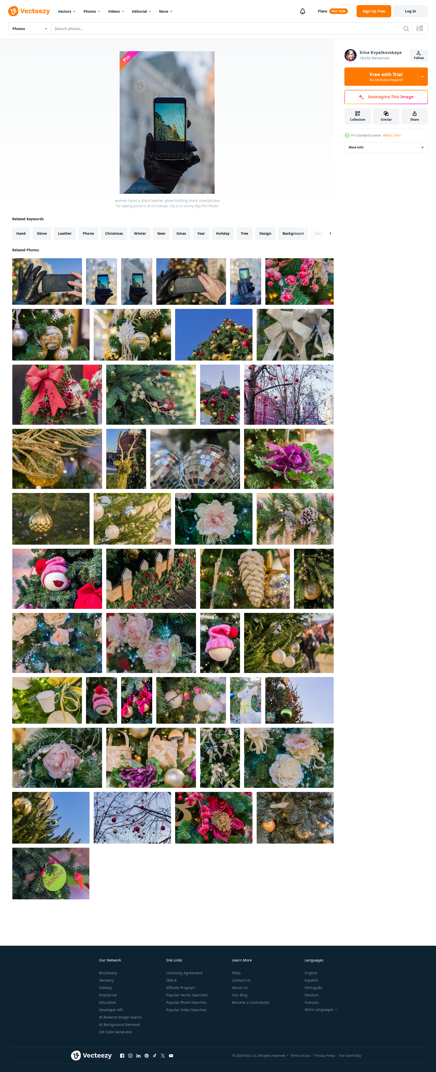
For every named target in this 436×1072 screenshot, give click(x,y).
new (161, 233)
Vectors (64, 11)
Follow (419, 58)
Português (313, 987)
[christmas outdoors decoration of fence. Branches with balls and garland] (151, 579)
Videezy (105, 987)
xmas (181, 233)
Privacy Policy (324, 1055)
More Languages (319, 1010)
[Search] (406, 28)
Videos (114, 11)
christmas (114, 233)
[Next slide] (326, 233)
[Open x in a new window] (163, 1055)
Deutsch (312, 995)
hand (21, 233)
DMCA (171, 980)
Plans (322, 11)
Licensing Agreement (184, 972)
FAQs (236, 972)
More (163, 11)
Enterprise (108, 995)
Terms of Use (300, 1055)
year (201, 233)
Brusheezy (108, 972)
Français (312, 1002)
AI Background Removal (119, 1024)
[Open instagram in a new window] (130, 1055)
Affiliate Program (180, 987)
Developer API (111, 1009)
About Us (240, 987)
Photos (89, 11)
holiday (223, 233)
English (311, 972)
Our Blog (239, 995)
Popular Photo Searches (186, 1002)
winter (140, 233)
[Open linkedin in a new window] (138, 1055)
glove (42, 233)
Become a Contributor (251, 1002)
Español (311, 980)
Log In (410, 11)
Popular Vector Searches (187, 995)
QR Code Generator (115, 1031)
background (293, 233)
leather (65, 233)
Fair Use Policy (350, 1055)
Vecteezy (106, 980)
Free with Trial (386, 76)
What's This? (392, 135)
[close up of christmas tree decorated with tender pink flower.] (213, 519)
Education (107, 1002)
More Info (356, 147)
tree (244, 233)
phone (88, 233)
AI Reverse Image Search (120, 1017)
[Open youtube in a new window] (171, 1055)
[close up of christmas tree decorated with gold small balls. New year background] (151, 395)
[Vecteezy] (29, 11)
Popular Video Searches (186, 1009)
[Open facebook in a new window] (122, 1055)
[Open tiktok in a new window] (155, 1055)
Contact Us (241, 980)
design (265, 233)
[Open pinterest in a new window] (147, 1055)
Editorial (139, 11)
